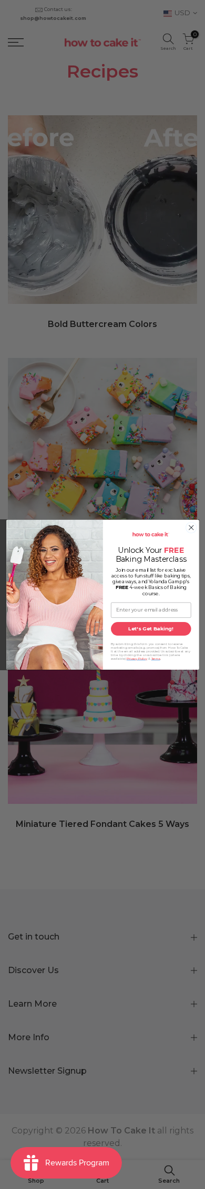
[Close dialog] (191, 527)
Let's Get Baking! (150, 628)
